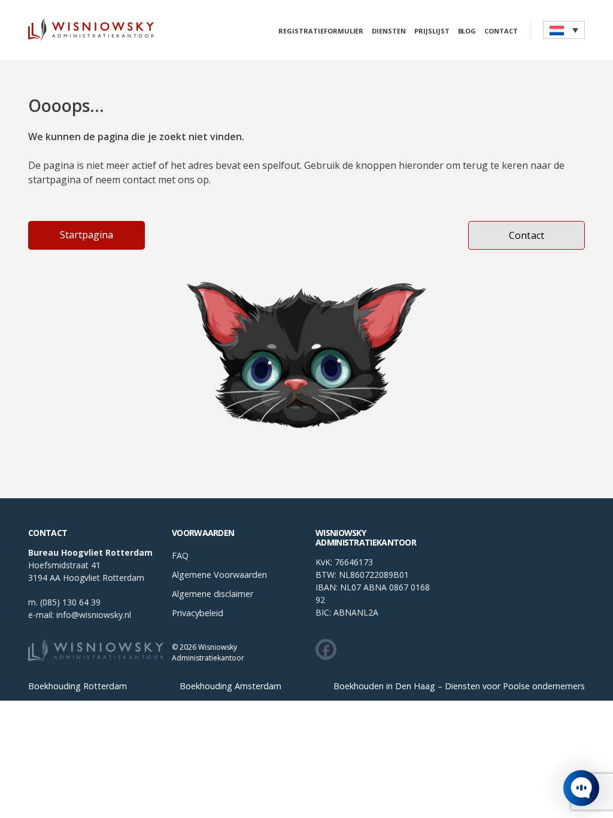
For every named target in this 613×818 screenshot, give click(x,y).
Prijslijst (432, 31)
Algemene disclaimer (212, 593)
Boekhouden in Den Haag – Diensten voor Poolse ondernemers (459, 686)
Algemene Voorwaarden (219, 574)
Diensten (389, 31)
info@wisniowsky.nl (93, 614)
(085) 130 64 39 (70, 602)
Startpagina (86, 234)
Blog (467, 31)
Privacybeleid (197, 613)
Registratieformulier (320, 31)
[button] (564, 30)
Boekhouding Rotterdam (77, 686)
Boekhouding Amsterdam (230, 686)
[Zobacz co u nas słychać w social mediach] (325, 649)
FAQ (180, 555)
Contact (501, 31)
